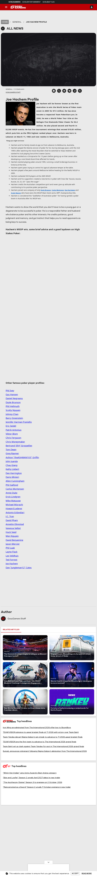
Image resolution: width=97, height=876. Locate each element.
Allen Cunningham (15, 480)
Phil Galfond (12, 484)
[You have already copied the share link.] (80, 91)
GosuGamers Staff (17, 618)
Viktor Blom (12, 433)
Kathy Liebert (12, 469)
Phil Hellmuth (13, 406)
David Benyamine (14, 540)
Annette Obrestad (15, 524)
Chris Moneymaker (15, 441)
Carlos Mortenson (58, 190)
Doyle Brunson (46, 190)
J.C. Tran (10, 516)
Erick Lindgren (13, 496)
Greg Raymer (12, 453)
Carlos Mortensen (15, 488)
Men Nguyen (12, 535)
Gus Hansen (12, 394)
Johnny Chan (12, 414)
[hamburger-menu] (6, 7)
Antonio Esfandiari (15, 512)
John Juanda (12, 461)
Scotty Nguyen (16, 193)
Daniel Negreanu (14, 398)
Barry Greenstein (14, 418)
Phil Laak (10, 547)
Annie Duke (11, 492)
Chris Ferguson (13, 437)
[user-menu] (91, 7)
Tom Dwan (11, 449)
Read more (87, 873)
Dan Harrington (70, 190)
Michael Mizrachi (14, 504)
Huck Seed (11, 532)
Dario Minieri (12, 477)
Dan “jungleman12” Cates (19, 567)
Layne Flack (11, 551)
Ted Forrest (11, 559)
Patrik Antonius (13, 429)
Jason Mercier (13, 543)
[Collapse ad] (48, 862)
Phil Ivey (10, 390)
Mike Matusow (13, 500)
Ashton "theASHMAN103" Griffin (22, 457)
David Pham (12, 520)
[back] (3, 28)
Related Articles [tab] (11, 630)
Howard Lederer (14, 508)
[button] (54, 91)
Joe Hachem (12, 563)
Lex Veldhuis (12, 555)
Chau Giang (11, 465)
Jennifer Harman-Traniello (19, 421)
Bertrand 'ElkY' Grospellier (19, 445)
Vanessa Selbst (13, 528)
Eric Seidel (11, 425)
